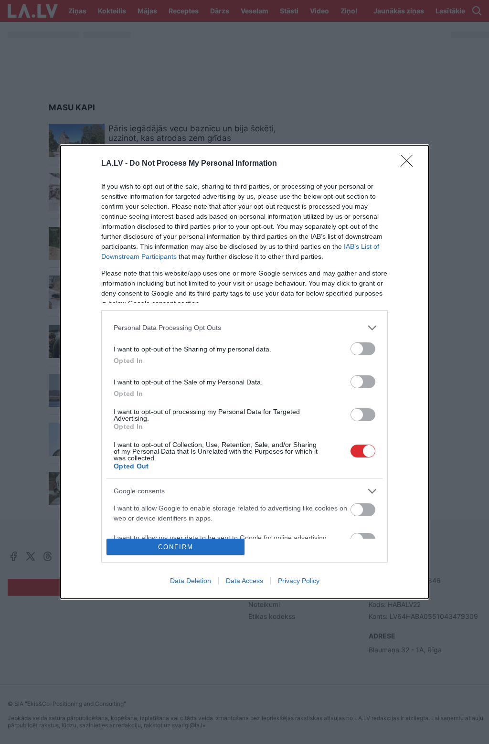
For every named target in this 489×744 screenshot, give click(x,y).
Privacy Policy (298, 581)
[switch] (363, 348)
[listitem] (244, 328)
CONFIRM (175, 547)
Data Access (244, 581)
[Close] (410, 164)
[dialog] (244, 372)
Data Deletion (190, 581)
